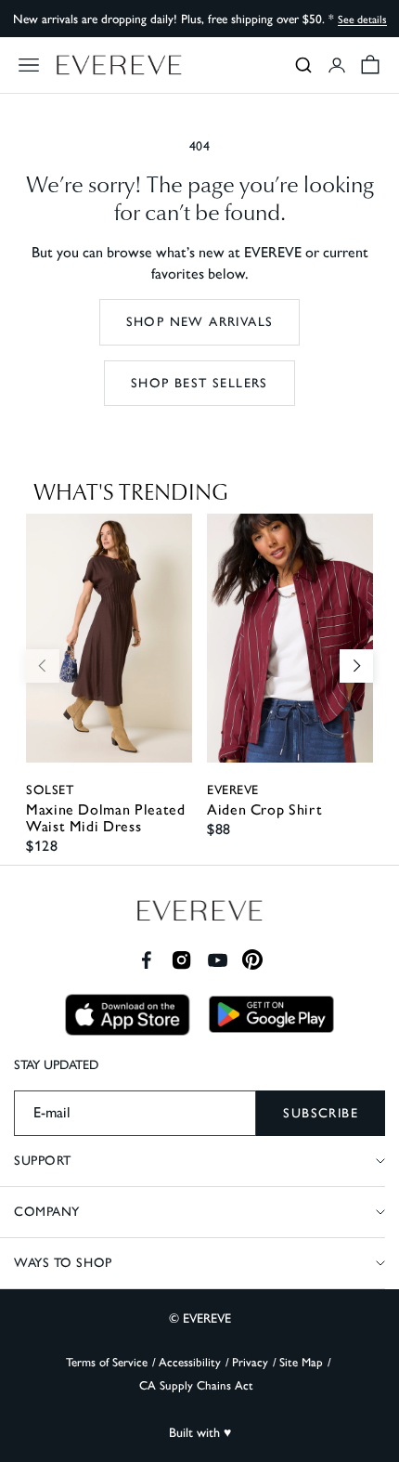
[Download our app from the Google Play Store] (271, 1014)
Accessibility (190, 1362)
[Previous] (42, 666)
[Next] (356, 666)
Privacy (250, 1362)
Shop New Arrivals (200, 322)
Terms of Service (107, 1362)
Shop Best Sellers (199, 383)
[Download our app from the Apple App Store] (127, 1015)
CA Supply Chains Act (196, 1385)
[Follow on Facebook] (146, 960)
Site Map (301, 1362)
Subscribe (320, 1113)
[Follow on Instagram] (181, 960)
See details (362, 19)
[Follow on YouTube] (217, 960)
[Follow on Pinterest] (253, 960)
